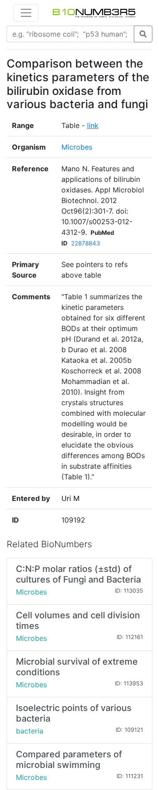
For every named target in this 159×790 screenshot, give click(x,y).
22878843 (85, 243)
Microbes (76, 147)
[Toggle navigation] (26, 13)
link (92, 125)
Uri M (70, 498)
